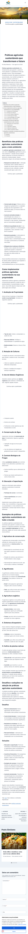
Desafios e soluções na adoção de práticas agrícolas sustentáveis (14, 132)
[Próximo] (24, 847)
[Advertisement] (14, 39)
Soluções (8, 135)
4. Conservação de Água (11, 115)
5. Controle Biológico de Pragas (13, 117)
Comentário (6, 880)
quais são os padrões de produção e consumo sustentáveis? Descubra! (20, 816)
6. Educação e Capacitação (12, 118)
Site (4, 912)
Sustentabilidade (18, 22)
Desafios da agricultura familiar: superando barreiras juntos (7, 815)
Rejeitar (14, 931)
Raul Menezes (7, 64)
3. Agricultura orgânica (11, 126)
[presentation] (14, 841)
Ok (14, 927)
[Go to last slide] (4, 847)
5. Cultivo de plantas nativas (12, 129)
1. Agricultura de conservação (12, 123)
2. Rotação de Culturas (11, 112)
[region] (14, 924)
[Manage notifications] (3, 931)
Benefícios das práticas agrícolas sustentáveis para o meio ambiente (12, 105)
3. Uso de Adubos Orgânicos (12, 114)
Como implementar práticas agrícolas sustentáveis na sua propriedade (13, 108)
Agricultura (8, 22)
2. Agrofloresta (9, 125)
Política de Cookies (22, 924)
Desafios (8, 134)
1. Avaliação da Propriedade (12, 111)
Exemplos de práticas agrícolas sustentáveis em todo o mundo (11, 121)
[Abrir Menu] (25, 3)
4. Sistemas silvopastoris (11, 128)
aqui (6, 798)
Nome (5, 899)
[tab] (11, 862)
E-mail (5, 905)
